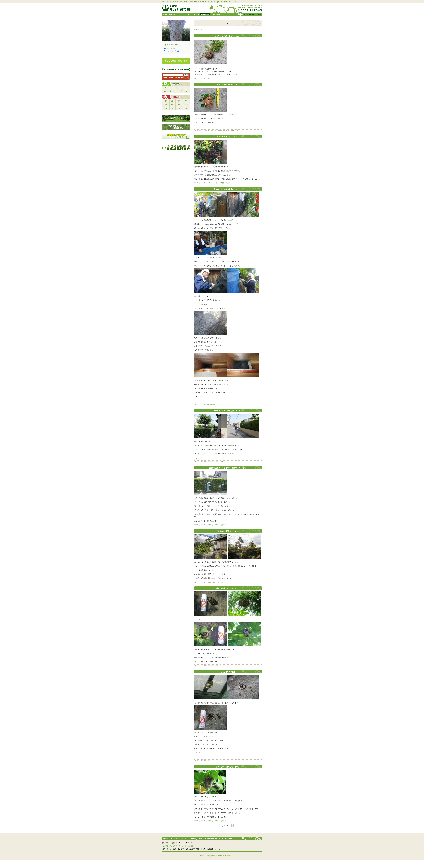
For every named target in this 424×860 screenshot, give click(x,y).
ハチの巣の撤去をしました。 (228, 136)
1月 (172, 108)
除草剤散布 (236, 130)
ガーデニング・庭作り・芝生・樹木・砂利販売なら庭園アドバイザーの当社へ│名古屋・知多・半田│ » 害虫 (200, 2)
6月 (179, 101)
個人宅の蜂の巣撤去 (228, 672)
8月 (166, 104)
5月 (172, 101)
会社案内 (172, 14)
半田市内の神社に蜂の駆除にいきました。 (228, 189)
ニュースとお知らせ (173, 51)
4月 (166, 101)
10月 (179, 104)
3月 (186, 108)
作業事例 (222, 130)
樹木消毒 (223, 462)
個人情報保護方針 (187, 846)
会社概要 (165, 846)
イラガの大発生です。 (175, 44)
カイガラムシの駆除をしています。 (228, 531)
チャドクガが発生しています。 (228, 767)
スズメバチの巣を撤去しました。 (228, 36)
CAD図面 (196, 14)
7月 (186, 101)
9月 (172, 104)
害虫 (208, 78)
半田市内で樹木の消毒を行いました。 (228, 410)
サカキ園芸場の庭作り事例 (176, 61)
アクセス (181, 14)
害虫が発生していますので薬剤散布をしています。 (228, 468)
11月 (186, 104)
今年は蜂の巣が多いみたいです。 (228, 588)
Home (165, 14)
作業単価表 (205, 14)
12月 (166, 108)
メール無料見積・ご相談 (252, 14)
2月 (179, 108)
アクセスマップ (174, 846)
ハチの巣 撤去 (212, 130)
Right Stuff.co (212, 856)
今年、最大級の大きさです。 (228, 84)
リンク (188, 14)
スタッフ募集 (215, 14)
